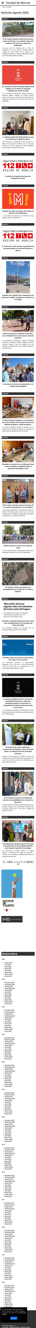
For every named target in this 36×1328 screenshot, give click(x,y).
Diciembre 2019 (9, 1148)
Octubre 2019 (9, 1151)
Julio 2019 (8, 1157)
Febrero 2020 (9, 1139)
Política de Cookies (25, 1327)
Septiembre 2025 (10, 988)
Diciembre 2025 (9, 982)
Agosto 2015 (8, 1265)
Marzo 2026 (8, 972)
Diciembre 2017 (9, 1203)
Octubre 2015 (9, 1262)
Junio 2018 (8, 1187)
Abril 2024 (8, 1025)
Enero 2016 (8, 1251)
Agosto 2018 (8, 1183)
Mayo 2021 (8, 1106)
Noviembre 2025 (10, 984)
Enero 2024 (8, 1031)
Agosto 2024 (8, 1017)
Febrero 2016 (9, 1249)
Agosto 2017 (8, 1210)
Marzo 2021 (8, 1110)
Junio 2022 (8, 1076)
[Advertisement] (16, 936)
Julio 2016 (8, 1240)
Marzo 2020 (8, 1137)
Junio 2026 (8, 966)
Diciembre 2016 (9, 1230)
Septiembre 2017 (10, 1208)
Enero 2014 (8, 1306)
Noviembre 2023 (10, 1039)
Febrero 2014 (9, 1304)
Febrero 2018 (9, 1194)
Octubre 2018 (9, 1179)
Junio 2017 (8, 1214)
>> (18, 864)
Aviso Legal (5, 1327)
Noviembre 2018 (10, 1177)
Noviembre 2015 (10, 1260)
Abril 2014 (8, 1300)
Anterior (10, 862)
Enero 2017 (8, 1224)
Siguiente (29, 862)
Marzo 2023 (8, 1055)
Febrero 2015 (9, 1277)
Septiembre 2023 (10, 1043)
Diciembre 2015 (9, 1258)
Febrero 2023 (9, 1056)
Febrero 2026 (9, 974)
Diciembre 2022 (9, 1065)
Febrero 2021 (9, 1112)
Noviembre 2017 (10, 1204)
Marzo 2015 (8, 1275)
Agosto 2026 (8, 962)
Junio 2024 (8, 1021)
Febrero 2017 (9, 1222)
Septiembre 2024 (10, 1016)
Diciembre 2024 (9, 1010)
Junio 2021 (8, 1104)
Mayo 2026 (8, 968)
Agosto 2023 (8, 1045)
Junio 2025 (8, 994)
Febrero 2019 (9, 1167)
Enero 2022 (8, 1086)
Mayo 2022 (8, 1078)
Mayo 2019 (8, 1161)
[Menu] (1, 3)
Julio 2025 (8, 992)
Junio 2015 (8, 1269)
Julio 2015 (8, 1267)
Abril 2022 (8, 1080)
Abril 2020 (8, 1135)
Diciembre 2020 (9, 1120)
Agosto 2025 (8, 990)
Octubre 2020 (9, 1124)
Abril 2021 (8, 1108)
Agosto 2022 (8, 1073)
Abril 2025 (8, 998)
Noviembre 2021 (10, 1094)
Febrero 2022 (9, 1084)
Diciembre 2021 (9, 1092)
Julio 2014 (8, 1295)
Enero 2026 (8, 976)
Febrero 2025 (9, 1001)
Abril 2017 (8, 1218)
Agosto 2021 (8, 1100)
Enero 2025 (8, 1003)
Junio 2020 (8, 1131)
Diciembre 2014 (9, 1285)
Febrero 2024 (9, 1029)
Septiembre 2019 (10, 1153)
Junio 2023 (8, 1049)
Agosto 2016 (8, 1238)
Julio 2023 (8, 1047)
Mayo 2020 (8, 1133)
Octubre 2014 (9, 1289)
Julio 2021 (8, 1102)
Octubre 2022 (9, 1069)
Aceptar (14, 1318)
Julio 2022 (8, 1074)
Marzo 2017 (8, 1220)
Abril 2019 (8, 1163)
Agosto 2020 (8, 1128)
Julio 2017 (8, 1212)
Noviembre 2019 (10, 1149)
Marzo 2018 (8, 1192)
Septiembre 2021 (10, 1098)
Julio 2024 (8, 1019)
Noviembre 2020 (10, 1122)
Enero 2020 (8, 1141)
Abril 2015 (8, 1273)
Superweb (11, 1325)
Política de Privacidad (14, 1327)
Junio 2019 (8, 1159)
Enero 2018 (8, 1196)
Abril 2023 (8, 1053)
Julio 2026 (8, 964)
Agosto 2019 (8, 1155)
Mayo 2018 (8, 1188)
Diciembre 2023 (9, 1037)
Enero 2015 (8, 1279)
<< (4, 862)
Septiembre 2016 (10, 1236)
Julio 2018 (8, 1185)
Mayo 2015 (8, 1271)
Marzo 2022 (8, 1082)
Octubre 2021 (9, 1096)
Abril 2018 (8, 1190)
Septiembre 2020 (10, 1126)
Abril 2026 (8, 970)
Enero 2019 (8, 1169)
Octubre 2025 (9, 986)
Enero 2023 (8, 1058)
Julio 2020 (8, 1130)
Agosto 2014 (8, 1293)
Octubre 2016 (9, 1234)
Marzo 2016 (8, 1247)
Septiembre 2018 (10, 1181)
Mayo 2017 (8, 1216)
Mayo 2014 (8, 1299)
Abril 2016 (8, 1245)
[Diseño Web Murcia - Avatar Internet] (15, 1325)
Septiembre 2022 (10, 1071)
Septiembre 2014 (10, 1291)
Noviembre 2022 (10, 1067)
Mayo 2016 (8, 1244)
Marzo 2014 (8, 1302)
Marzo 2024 (8, 1027)
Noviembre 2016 (10, 1232)
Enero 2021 (8, 1113)
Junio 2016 (8, 1242)
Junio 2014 (8, 1297)
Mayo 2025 (8, 996)
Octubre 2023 (9, 1041)
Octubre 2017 (9, 1206)
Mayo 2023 (8, 1051)
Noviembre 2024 (10, 1012)
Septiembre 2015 (10, 1263)
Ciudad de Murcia (18, 2)
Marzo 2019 (8, 1165)
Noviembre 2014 (10, 1287)
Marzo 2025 (8, 999)
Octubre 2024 (9, 1014)
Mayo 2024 (8, 1023)
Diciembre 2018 (9, 1175)
